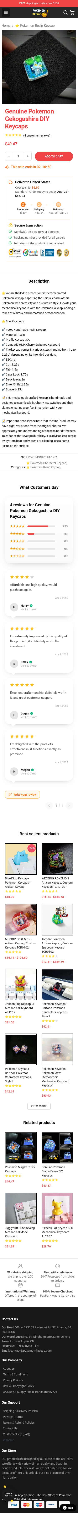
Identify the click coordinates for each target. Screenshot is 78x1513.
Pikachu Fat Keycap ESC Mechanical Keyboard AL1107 (57, 1232)
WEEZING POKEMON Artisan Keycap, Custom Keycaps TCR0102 (57, 882)
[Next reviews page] (69, 805)
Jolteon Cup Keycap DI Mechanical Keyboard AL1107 (19, 1008)
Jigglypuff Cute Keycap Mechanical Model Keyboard (20, 1232)
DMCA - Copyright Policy (18, 1386)
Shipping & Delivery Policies (20, 1411)
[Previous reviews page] (49, 805)
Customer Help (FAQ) (16, 1434)
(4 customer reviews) (36, 135)
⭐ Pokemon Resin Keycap (35, 26)
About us (9, 1368)
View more (39, 1106)
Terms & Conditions (15, 1374)
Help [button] (70, 1507)
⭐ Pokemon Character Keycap (46, 463)
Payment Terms (13, 1416)
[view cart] (72, 12)
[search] (65, 12)
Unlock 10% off (8, 1494)
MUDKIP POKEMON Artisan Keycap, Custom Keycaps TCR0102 (20, 943)
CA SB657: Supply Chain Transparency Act (30, 1392)
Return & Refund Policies (19, 1422)
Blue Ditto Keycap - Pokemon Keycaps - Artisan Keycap (17, 882)
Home (6, 26)
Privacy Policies (13, 1380)
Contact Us (10, 1428)
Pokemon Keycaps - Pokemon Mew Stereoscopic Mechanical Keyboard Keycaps (55, 1077)
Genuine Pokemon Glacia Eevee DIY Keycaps (53, 1171)
